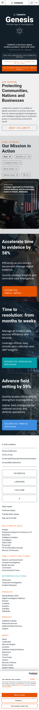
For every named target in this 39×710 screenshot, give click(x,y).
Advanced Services (9, 623)
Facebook (19, 473)
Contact (5, 655)
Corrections (6, 568)
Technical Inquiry (8, 510)
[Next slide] (34, 201)
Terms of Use (7, 455)
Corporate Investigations (12, 582)
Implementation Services (12, 626)
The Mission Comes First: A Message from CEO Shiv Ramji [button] (19, 62)
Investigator (7, 540)
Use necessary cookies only (19, 706)
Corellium (6, 603)
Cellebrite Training (9, 621)
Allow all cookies (19, 695)
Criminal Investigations (11, 562)
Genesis (5, 601)
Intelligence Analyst (10, 537)
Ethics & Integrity (8, 644)
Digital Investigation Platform (13, 598)
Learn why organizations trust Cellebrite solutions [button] (20, 56)
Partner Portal (7, 665)
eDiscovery (6, 580)
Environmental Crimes (11, 570)
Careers (5, 660)
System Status (8, 668)
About (4, 639)
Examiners (6, 535)
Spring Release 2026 (10, 596)
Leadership (6, 642)
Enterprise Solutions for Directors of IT (17, 532)
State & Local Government (12, 560)
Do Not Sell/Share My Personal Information (19, 459)
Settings (32, 679)
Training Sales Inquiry (10, 514)
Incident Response (9, 585)
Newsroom (6, 652)
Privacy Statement (9, 451)
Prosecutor (6, 545)
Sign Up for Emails (9, 518)
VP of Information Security (12, 548)
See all (26, 175)
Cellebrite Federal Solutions (13, 649)
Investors (5, 647)
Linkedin (19, 482)
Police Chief (6, 543)
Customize (18, 700)
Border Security (8, 565)
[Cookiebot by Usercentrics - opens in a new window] (29, 674)
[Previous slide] (5, 201)
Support (5, 629)
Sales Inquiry (7, 506)
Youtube (19, 490)
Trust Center (7, 657)
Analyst (5, 530)
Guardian (5, 609)
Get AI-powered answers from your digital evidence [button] (20, 68)
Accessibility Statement (11, 462)
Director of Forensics (10, 550)
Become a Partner (9, 662)
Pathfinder (6, 611)
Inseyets (5, 606)
